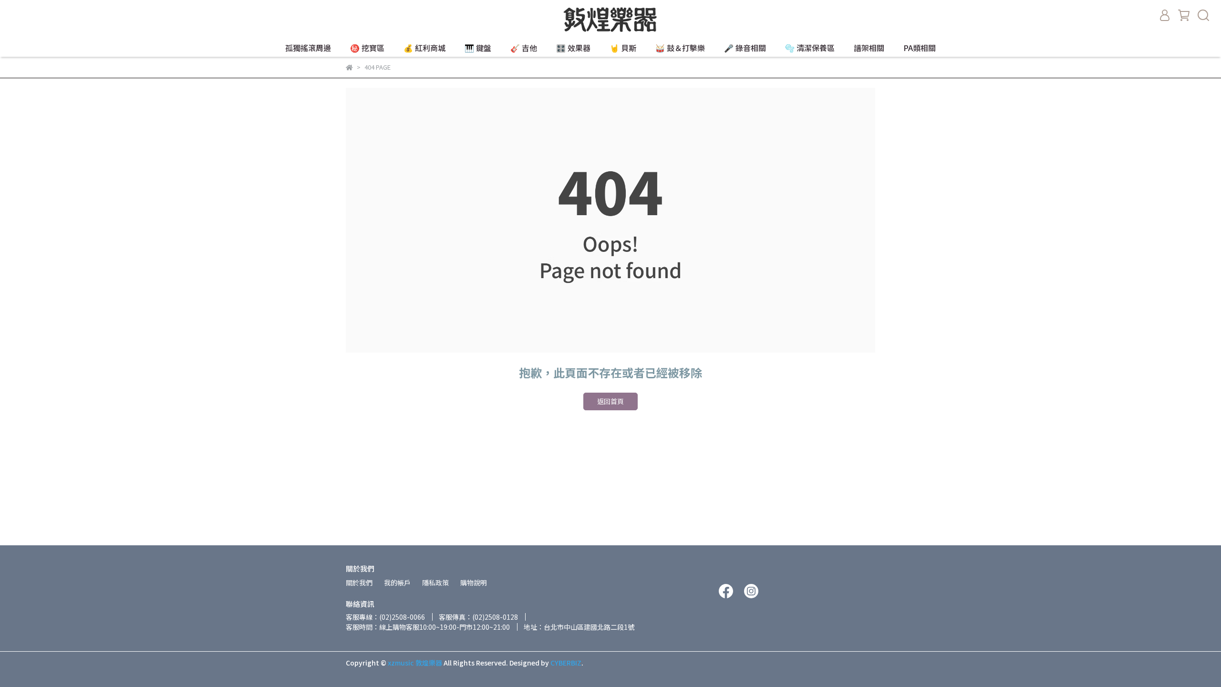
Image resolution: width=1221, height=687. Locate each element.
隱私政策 (435, 582)
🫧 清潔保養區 (810, 47)
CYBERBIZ (565, 662)
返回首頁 (610, 401)
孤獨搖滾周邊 (308, 47)
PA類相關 (919, 47)
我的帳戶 (397, 582)
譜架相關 (869, 47)
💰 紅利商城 (424, 47)
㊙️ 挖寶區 (367, 47)
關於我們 (359, 582)
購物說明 (473, 582)
